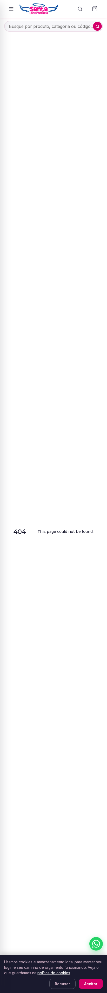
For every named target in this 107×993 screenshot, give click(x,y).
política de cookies (53, 973)
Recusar (62, 984)
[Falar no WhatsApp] (96, 944)
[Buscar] (80, 9)
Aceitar (90, 984)
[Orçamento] (95, 9)
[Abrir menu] (11, 9)
